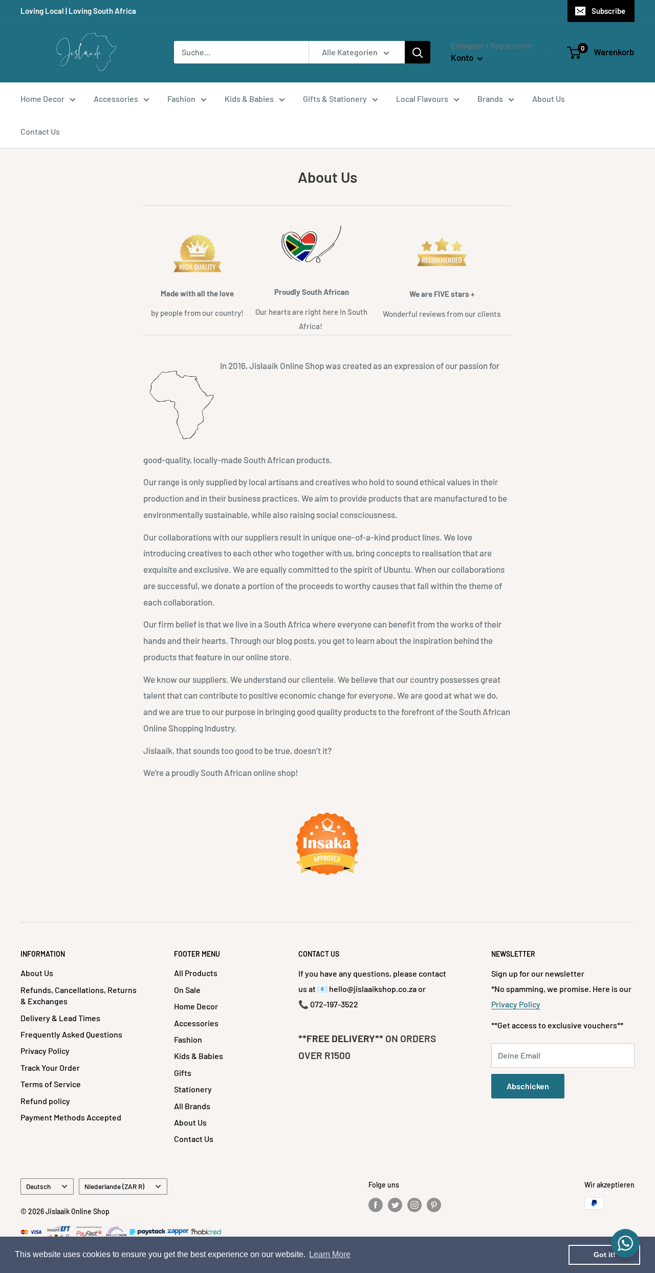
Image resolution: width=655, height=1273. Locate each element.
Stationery (193, 1089)
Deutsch (38, 1186)
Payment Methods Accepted (70, 1117)
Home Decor (42, 98)
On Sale (187, 990)
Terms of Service (50, 1084)
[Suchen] (417, 52)
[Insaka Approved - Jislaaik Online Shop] (327, 844)
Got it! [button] (605, 1254)
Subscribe (608, 10)
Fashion (181, 98)
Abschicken (528, 1086)
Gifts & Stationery (335, 98)
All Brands (192, 1106)
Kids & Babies (249, 98)
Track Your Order (50, 1067)
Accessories (116, 98)
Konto (463, 57)
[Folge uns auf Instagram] (414, 1204)
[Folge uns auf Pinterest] (434, 1204)
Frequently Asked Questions (71, 1034)
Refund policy (45, 1101)
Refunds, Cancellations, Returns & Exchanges (78, 995)
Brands (490, 98)
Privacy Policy (45, 1050)
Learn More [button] (330, 1254)
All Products (195, 973)
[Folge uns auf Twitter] (395, 1204)
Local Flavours (422, 98)
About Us (548, 98)
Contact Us (40, 131)
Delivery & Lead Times (60, 1018)
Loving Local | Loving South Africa (78, 10)
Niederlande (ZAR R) (114, 1186)
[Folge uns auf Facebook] (375, 1204)
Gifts (182, 1072)
